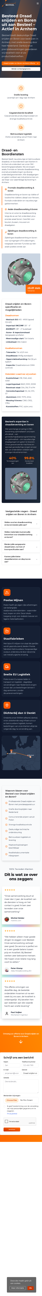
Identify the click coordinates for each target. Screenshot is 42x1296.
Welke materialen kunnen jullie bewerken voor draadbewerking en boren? (18, 534)
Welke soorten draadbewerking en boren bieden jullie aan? (18, 523)
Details (6, 1077)
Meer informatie (17, 1288)
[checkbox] (4, 1106)
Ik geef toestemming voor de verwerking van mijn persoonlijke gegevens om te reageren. (22, 1108)
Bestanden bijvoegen (12, 1095)
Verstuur (12, 1129)
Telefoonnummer (28, 1062)
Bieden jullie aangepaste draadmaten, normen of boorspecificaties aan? (14, 546)
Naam (6, 1062)
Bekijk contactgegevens (21, 69)
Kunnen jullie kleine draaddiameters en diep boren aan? (17, 559)
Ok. (30, 1288)
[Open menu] (37, 3)
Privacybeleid (12, 1114)
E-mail (6, 1070)
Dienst (24, 1070)
